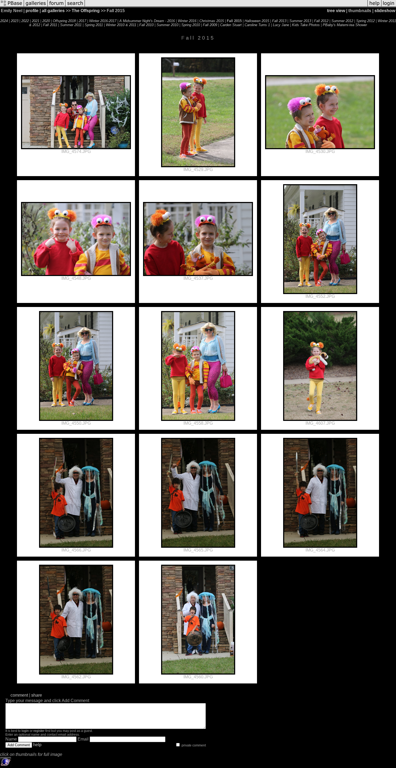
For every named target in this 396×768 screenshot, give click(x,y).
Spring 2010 (190, 25)
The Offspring (86, 10)
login (25, 731)
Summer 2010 (167, 25)
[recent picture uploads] (36, 6)
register (38, 731)
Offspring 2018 (64, 21)
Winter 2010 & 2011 (121, 25)
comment (19, 695)
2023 (14, 21)
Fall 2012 (321, 21)
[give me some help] (374, 6)
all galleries (53, 10)
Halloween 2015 (257, 21)
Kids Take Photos (306, 25)
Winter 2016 (187, 21)
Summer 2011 (71, 25)
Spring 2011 (94, 25)
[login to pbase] (388, 6)
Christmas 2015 (211, 21)
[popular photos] (226, 6)
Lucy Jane (281, 25)
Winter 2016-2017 (102, 21)
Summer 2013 (300, 21)
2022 (25, 21)
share (36, 695)
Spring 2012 (365, 21)
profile (32, 10)
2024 (4, 21)
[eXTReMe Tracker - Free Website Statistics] (5, 765)
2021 (35, 21)
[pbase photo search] (75, 6)
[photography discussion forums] (56, 6)
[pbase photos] (12, 6)
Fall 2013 (279, 21)
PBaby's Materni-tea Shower (345, 25)
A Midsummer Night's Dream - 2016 (147, 21)
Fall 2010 (146, 25)
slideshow (384, 10)
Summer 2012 (342, 21)
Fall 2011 (50, 25)
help (37, 744)
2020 (46, 21)
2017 (82, 21)
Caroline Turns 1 (257, 25)
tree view (336, 10)
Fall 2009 (210, 25)
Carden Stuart (231, 25)
